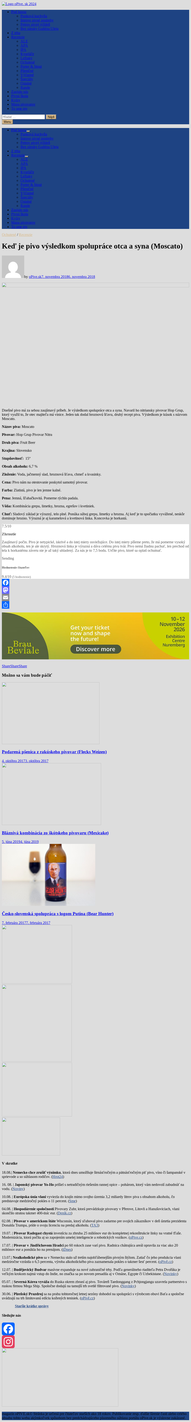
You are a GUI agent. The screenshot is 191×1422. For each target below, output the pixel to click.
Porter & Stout (31, 66)
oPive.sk (35, 277)
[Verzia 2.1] (37, 1060)
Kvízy (15, 100)
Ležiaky (26, 58)
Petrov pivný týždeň (35, 24)
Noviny (18, 1189)
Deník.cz (64, 1213)
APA (24, 45)
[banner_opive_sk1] (37, 982)
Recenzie (18, 37)
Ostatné (26, 83)
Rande (25, 87)
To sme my (19, 108)
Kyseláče (27, 54)
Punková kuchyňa (33, 16)
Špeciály (26, 79)
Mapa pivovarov (23, 104)
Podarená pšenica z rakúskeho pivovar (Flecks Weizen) (54, 751)
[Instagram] (95, 1341)
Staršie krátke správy (32, 1306)
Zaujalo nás (19, 92)
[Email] (95, 597)
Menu (7, 122)
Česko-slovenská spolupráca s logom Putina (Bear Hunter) (57, 913)
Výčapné (27, 75)
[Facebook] (95, 582)
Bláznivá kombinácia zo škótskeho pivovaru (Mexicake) (55, 832)
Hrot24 (57, 1177)
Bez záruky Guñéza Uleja (39, 29)
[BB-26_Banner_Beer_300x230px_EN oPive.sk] (37, 1115)
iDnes (67, 1249)
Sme (72, 1201)
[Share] (95, 605)
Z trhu (15, 33)
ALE (24, 41)
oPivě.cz (165, 1262)
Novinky (170, 1274)
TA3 (94, 1225)
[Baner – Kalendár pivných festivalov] (60, 1405)
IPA (23, 50)
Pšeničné (27, 71)
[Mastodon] (95, 590)
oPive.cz (136, 1237)
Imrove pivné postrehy (37, 20)
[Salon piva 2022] (31, 1154)
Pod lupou (18, 12)
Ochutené (27, 62)
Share (6, 666)
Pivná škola (19, 96)
